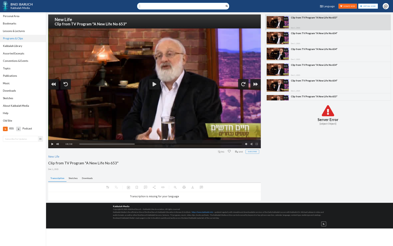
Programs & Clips (13, 38)
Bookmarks (9, 23)
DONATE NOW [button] (349, 6)
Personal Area (11, 16)
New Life (53, 156)
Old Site (7, 120)
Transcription (57, 178)
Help (5, 113)
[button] (5, 129)
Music (6, 83)
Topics (6, 68)
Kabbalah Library (12, 46)
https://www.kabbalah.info (202, 212)
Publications (10, 75)
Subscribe (252, 151)
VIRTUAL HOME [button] (369, 6)
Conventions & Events (15, 60)
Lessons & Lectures (14, 31)
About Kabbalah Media (16, 105)
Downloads (9, 90)
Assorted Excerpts (13, 53)
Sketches (8, 98)
